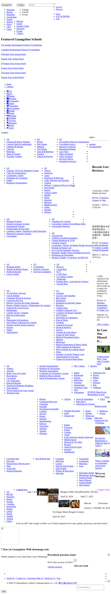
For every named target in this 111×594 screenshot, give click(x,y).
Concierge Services (14, 300)
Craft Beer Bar (12, 459)
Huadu (9, 499)
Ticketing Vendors (14, 156)
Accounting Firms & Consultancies (74, 142)
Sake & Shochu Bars (65, 466)
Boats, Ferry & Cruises (16, 373)
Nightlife (12, 118)
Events (19, 31)
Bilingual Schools (14, 221)
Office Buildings (66, 154)
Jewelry (59, 330)
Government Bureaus (61, 226)
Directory (21, 28)
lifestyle (20, 21)
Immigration (11, 310)
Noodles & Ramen (72, 411)
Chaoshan (43, 404)
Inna (104, 200)
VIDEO (20, 33)
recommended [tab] (95, 147)
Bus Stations (11, 376)
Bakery (96, 378)
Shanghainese (45, 421)
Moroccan (90, 416)
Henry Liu (104, 310)
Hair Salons (42, 144)
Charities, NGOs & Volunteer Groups (22, 170)
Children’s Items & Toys (66, 310)
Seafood (42, 419)
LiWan (9, 511)
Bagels (96, 375)
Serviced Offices (66, 159)
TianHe (9, 516)
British (67, 425)
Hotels (11, 113)
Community (14, 101)
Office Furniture (66, 156)
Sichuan (42, 423)
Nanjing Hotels (85, 478)
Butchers (60, 305)
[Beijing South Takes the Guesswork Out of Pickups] (109, 401)
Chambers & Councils (61, 221)
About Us (10, 578)
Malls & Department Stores (67, 337)
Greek (66, 435)
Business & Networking (49, 368)
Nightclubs (61, 279)
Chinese (47, 183)
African (47, 170)
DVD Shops (61, 315)
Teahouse (97, 387)
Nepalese (78, 382)
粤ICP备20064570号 (67, 583)
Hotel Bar (60, 461)
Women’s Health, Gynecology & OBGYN (70, 257)
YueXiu (9, 519)
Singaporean (79, 385)
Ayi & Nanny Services (16, 293)
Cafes (95, 380)
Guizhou (43, 411)
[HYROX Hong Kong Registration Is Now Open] (107, 369)
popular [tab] (92, 144)
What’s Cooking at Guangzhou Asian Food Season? (102, 464)
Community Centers (15, 175)
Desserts (96, 382)
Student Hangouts (14, 471)
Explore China (23, 26)
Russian (67, 444)
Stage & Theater (13, 154)
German (67, 432)
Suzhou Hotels (85, 482)
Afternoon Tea (99, 373)
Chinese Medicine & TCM (63, 240)
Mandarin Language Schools (18, 234)
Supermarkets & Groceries (67, 357)
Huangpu (10, 497)
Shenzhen (10, 14)
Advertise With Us (35, 578)
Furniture (60, 322)
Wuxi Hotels (84, 485)
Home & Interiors (63, 327)
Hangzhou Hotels (86, 473)
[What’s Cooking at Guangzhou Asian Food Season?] (102, 456)
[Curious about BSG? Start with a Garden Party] (103, 352)
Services (12, 120)
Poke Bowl (81, 401)
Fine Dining (49, 188)
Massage (40, 147)
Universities (11, 236)
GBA (8, 27)
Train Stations (12, 388)
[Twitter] (109, 574)
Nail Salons (42, 149)
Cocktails (60, 459)
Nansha (9, 502)
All (10, 91)
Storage (9, 327)
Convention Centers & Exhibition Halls (68, 224)
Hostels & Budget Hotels (17, 269)
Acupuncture (57, 235)
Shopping (12, 123)
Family (19, 24)
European (68, 427)
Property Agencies (41, 269)
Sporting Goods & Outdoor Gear (70, 354)
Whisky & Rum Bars (65, 471)
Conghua (10, 504)
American (48, 173)
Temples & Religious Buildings (19, 385)
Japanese (48, 200)
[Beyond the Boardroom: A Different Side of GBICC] (102, 433)
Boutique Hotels (13, 267)
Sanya (9, 24)
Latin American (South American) (78, 437)
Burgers (93, 366)
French (47, 190)
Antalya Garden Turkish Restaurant (100, 249)
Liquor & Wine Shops (65, 335)
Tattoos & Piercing (45, 156)
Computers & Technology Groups (53, 373)
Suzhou (9, 22)
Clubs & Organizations (16, 173)
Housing (12, 116)
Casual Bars (61, 269)
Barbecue (104, 411)
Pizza (102, 399)
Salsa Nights (61, 468)
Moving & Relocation (15, 315)
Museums (10, 151)
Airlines (9, 368)
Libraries (10, 149)
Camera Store (62, 308)
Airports (10, 371)
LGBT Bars (61, 274)
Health (12, 111)
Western (47, 212)
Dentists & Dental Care (61, 248)
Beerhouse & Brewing (53, 178)
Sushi (66, 413)
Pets (8, 318)
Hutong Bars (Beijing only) (18, 463)
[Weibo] (109, 578)
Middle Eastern (50, 205)
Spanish (47, 210)
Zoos (81, 466)
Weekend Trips (12, 393)
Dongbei (43, 406)
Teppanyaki (69, 416)
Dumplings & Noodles (49, 409)
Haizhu (9, 509)
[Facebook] (109, 576)
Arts (58, 19)
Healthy (47, 195)
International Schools (15, 226)
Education (13, 106)
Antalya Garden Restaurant (100, 244)
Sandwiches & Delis (73, 447)
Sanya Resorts (85, 480)
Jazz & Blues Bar (42, 459)
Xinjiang (43, 428)
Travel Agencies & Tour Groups (20, 390)
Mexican (48, 202)
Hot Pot (42, 414)
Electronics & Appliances (67, 318)
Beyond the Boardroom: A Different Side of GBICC (102, 442)
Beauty (12, 96)
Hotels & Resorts (13, 272)
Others (47, 207)
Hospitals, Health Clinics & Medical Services (71, 253)
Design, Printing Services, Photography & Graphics (28, 305)
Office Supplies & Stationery (68, 347)
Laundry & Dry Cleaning (17, 313)
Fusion (102, 413)
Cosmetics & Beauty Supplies (68, 313)
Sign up (59, 9)
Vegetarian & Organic (85, 404)
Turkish (89, 418)
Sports (11, 125)
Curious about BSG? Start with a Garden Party (103, 360)
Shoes (58, 352)
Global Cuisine (50, 192)
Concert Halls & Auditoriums (19, 144)
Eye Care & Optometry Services (65, 250)
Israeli (88, 411)
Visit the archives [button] (55, 567)
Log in (59, 7)
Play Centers (79, 366)
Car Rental (11, 378)
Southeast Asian (81, 387)
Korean (77, 378)
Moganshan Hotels (87, 475)
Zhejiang (43, 433)
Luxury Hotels (12, 274)
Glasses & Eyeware (64, 325)
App (59, 578)
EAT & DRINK (63, 16)
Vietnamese (79, 392)
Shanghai (10, 10)
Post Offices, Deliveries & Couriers (21, 322)
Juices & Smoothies (84, 399)
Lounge (59, 463)
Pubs (8, 466)
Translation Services (67, 161)
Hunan (42, 416)
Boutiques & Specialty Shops (68, 303)
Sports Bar (11, 468)
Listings (9, 86)
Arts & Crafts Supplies (65, 295)
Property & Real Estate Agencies (20, 325)
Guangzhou (6, 5)
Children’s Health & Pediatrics (65, 238)
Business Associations (48, 371)
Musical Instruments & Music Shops (71, 344)
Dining (11, 103)
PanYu (9, 514)
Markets (59, 340)
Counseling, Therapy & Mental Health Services (72, 245)
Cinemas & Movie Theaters (18, 142)
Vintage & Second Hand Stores (69, 359)
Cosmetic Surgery (59, 243)
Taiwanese (43, 426)
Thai (76, 390)
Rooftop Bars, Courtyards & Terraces (72, 281)
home (8, 84)
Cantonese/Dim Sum (48, 401)
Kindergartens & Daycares (17, 229)
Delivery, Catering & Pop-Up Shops (59, 185)
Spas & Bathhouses (45, 151)
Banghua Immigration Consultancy (102, 305)
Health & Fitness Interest (50, 376)
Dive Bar (10, 461)
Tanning (40, 154)
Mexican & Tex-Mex (73, 442)
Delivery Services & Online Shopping (22, 303)
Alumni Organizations (48, 366)
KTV (58, 272)
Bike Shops (61, 298)
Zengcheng (11, 506)
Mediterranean (70, 440)
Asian (46, 175)
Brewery (60, 267)
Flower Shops (62, 320)
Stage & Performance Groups (52, 378)
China (9, 29)
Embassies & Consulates (16, 178)
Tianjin (9, 19)
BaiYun (9, 494)
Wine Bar (60, 473)
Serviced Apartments (42, 272)
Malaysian (78, 380)
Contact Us (21, 578)
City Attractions (13, 381)
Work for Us (50, 578)
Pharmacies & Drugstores (62, 255)
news (58, 14)
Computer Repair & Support (18, 298)
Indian (76, 373)
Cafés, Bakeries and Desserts (56, 180)
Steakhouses (69, 452)
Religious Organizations (16, 183)
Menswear (60, 342)
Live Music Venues (64, 276)
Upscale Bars (62, 284)
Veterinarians (12, 332)
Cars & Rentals (12, 295)
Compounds (38, 267)
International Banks (67, 149)
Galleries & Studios (14, 147)
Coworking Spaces (67, 144)
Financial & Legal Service (17, 308)
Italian (46, 197)
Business (12, 98)
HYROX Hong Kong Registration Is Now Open (99, 394)
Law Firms (63, 151)
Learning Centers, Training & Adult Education (26, 231)
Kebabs (89, 413)
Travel (11, 128)
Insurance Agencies (67, 147)
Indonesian (78, 375)
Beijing (9, 12)
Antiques (60, 293)
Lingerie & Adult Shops (66, 332)
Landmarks (84, 461)
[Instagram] (109, 581)
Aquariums (84, 459)
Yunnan (42, 431)
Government (14, 108)
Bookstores (61, 300)
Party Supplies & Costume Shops (70, 349)
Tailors (9, 330)
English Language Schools (17, 224)
